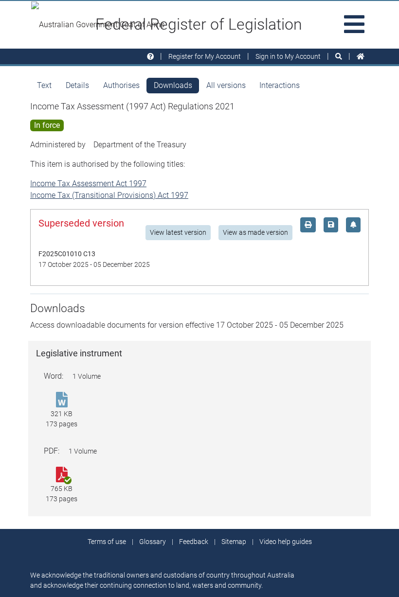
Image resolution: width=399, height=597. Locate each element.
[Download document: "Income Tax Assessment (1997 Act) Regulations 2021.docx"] (61, 400)
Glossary (152, 541)
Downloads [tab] (173, 85)
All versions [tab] (226, 85)
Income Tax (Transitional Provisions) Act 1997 (109, 195)
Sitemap (233, 541)
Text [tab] (44, 85)
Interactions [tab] (279, 85)
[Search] (338, 57)
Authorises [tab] (121, 85)
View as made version (255, 232)
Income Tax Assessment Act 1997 (88, 183)
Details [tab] (77, 85)
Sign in (288, 56)
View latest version (178, 232)
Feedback (193, 541)
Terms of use (107, 541)
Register (204, 56)
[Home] (360, 57)
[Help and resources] (150, 57)
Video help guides (285, 541)
